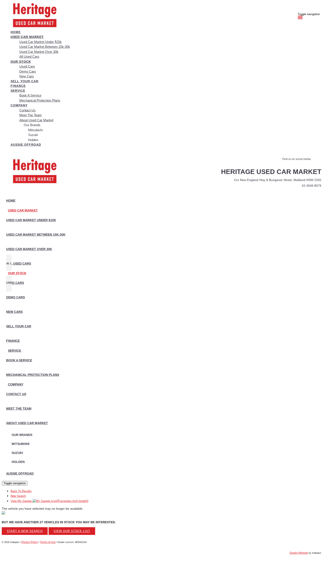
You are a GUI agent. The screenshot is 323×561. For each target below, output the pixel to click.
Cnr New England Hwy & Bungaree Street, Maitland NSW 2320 (277, 180)
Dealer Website (299, 552)
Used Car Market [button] (27, 37)
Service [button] (18, 90)
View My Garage (49, 501)
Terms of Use (48, 542)
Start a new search (25, 531)
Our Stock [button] (21, 61)
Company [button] (19, 105)
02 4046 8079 (311, 185)
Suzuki (33, 135)
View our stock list (72, 531)
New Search (18, 496)
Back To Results (21, 491)
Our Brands (32, 125)
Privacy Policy (29, 542)
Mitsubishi (35, 130)
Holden (33, 140)
